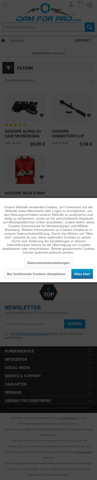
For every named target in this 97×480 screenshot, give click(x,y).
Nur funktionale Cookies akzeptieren (36, 274)
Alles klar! (82, 274)
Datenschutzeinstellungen (48, 262)
